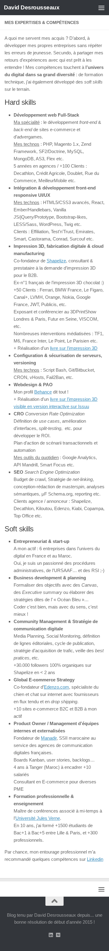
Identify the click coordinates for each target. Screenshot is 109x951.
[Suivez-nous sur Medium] (58, 935)
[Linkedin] (50, 935)
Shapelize (56, 260)
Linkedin (95, 859)
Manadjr (49, 738)
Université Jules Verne (37, 818)
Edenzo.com (56, 687)
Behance (43, 391)
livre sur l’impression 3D (73, 348)
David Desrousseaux (31, 7)
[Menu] (101, 7)
